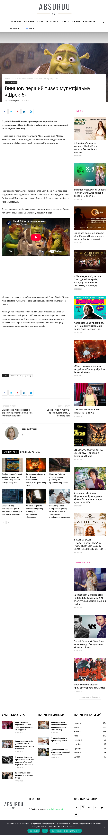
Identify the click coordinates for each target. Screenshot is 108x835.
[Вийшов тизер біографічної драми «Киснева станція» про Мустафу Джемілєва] (12, 496)
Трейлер (27, 376)
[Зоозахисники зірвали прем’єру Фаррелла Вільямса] (90, 669)
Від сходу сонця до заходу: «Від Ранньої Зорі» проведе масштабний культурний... (89, 236)
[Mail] (89, 808)
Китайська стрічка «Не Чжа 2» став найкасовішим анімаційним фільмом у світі (36, 479)
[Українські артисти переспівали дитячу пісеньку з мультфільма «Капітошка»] (36, 496)
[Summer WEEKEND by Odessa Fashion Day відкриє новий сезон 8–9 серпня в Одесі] (90, 174)
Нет (45, 831)
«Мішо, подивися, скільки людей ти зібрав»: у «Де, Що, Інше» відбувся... (89, 369)
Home (7, 78)
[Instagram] (82, 807)
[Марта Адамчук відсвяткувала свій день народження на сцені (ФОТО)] (7, 725)
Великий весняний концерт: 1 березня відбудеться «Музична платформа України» (17, 413)
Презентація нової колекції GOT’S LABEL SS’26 (24, 775)
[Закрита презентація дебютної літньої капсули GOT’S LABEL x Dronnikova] (7, 744)
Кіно (64, 22)
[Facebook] (24, 434)
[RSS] (95, 808)
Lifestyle (87, 22)
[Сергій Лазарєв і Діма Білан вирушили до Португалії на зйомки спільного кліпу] (90, 626)
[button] (102, 21)
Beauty (54, 22)
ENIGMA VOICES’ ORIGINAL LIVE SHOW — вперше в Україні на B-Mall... (88, 452)
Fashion (27, 22)
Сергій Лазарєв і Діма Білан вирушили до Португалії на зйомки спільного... (89, 644)
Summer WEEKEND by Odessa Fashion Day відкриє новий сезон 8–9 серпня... (90, 192)
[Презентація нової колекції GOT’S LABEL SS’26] (7, 775)
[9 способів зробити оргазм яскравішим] (43, 741)
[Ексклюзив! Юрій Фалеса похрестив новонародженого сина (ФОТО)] (43, 725)
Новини (14, 22)
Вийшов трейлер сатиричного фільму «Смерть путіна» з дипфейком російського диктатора (59, 511)
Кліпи (75, 22)
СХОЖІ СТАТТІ (10, 452)
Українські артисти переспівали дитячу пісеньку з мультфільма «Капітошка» (34, 511)
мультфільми (16, 376)
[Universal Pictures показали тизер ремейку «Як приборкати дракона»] (59, 465)
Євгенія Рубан (13, 101)
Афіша (13, 28)
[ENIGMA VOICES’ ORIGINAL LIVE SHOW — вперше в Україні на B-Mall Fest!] (90, 434)
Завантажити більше (89, 697)
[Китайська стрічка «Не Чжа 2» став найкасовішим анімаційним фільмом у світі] (36, 465)
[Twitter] (102, 808)
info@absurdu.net (55, 809)
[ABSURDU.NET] (54, 9)
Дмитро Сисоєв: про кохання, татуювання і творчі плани (60, 752)
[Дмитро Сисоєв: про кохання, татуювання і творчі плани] (43, 752)
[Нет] (104, 827)
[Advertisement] (36, 168)
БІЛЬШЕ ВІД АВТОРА (30, 452)
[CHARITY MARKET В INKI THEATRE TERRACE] (90, 394)
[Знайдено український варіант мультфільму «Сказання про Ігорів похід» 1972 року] (12, 465)
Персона (41, 22)
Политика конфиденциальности (66, 831)
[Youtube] (76, 814)
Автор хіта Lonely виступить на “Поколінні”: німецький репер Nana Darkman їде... (89, 325)
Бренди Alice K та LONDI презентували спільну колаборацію (58, 413)
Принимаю (34, 831)
